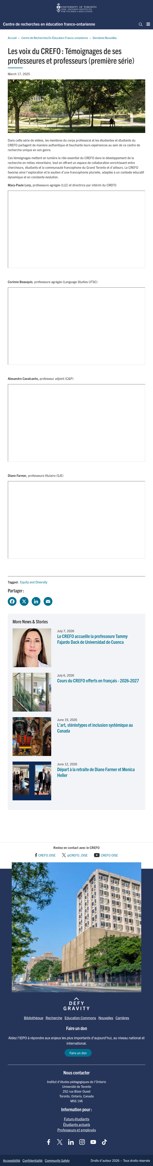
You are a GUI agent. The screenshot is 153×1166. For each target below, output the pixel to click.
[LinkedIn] (36, 601)
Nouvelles (105, 1017)
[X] (24, 601)
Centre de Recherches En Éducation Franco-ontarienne (54, 38)
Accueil (12, 38)
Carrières (122, 1017)
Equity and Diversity (33, 582)
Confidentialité (32, 1160)
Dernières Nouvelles (105, 38)
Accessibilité (11, 1160)
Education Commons (80, 1017)
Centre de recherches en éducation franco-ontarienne (49, 23)
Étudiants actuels (76, 1124)
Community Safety (57, 1160)
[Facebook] (12, 601)
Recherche (54, 1017)
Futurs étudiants (76, 1118)
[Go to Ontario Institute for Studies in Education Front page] (76, 7)
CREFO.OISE (47, 855)
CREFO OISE (109, 855)
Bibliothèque (33, 1017)
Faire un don (78, 1053)
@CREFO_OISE (77, 855)
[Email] (48, 601)
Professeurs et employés (76, 1129)
